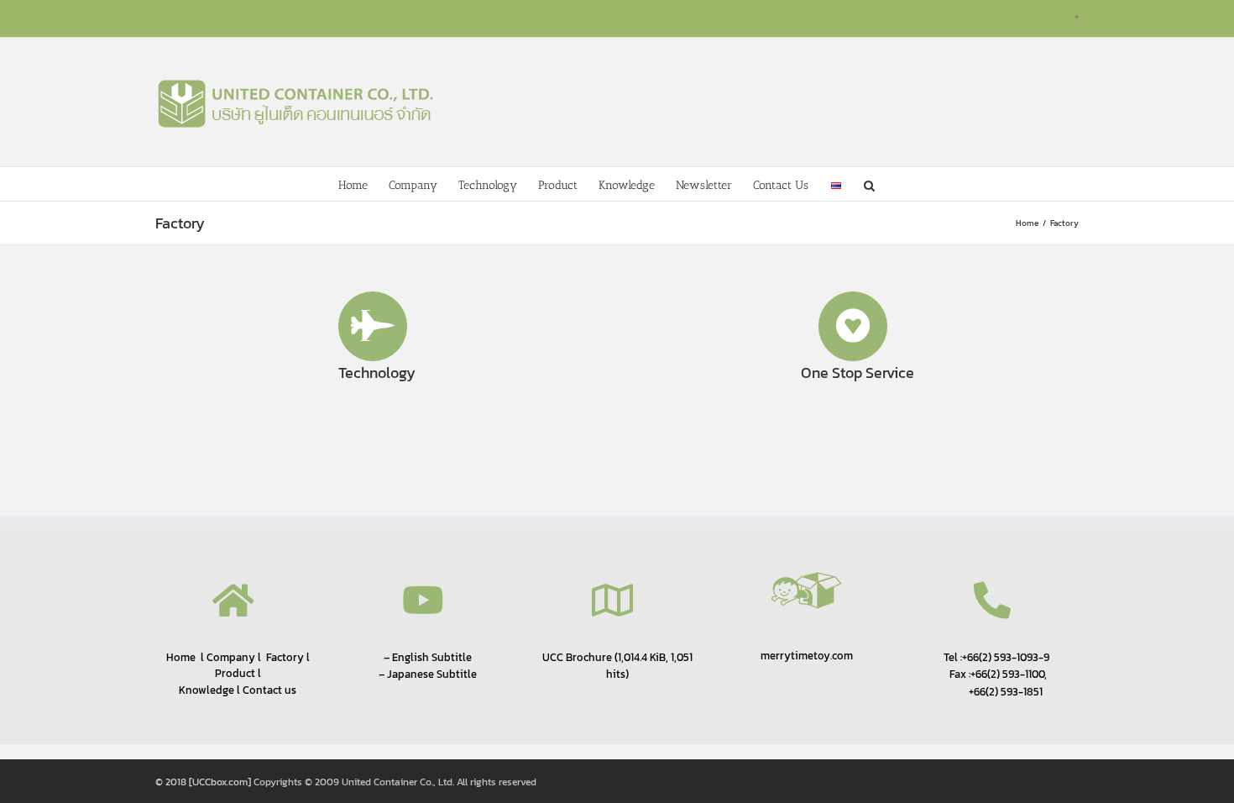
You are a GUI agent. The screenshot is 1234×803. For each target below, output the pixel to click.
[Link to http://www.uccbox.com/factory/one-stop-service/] (853, 326)
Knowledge (206, 690)
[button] (869, 184)
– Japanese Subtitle (428, 673)
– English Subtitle (428, 656)
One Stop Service (857, 372)
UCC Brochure (577, 656)
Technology (377, 372)
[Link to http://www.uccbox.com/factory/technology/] (373, 326)
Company (229, 657)
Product (235, 673)
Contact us (269, 690)
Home (181, 656)
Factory (285, 657)
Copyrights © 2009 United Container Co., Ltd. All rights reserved (395, 782)
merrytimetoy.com (807, 656)
